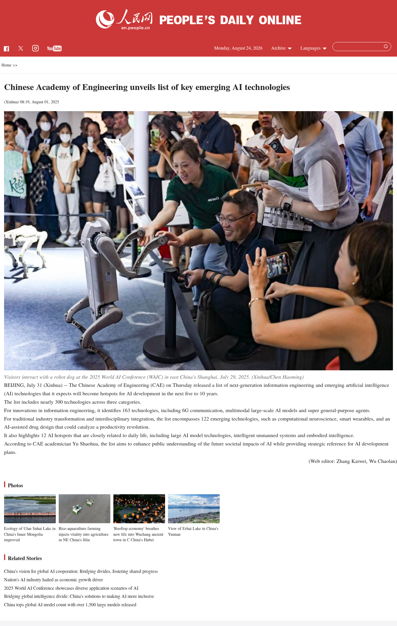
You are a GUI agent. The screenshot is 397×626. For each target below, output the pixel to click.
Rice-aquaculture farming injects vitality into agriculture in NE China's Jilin (83, 534)
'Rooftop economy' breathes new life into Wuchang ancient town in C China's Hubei (138, 534)
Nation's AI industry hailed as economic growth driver (53, 579)
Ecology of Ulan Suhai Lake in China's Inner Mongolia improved (30, 534)
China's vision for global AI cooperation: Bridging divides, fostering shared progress (81, 571)
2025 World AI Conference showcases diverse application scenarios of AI (71, 588)
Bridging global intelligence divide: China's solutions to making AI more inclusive (79, 596)
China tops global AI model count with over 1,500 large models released (70, 604)
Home (6, 65)
